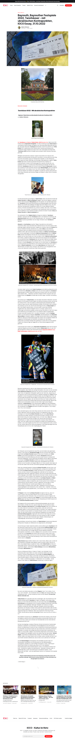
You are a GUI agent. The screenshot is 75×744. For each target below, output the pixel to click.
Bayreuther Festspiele (22, 105)
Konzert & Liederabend (39, 5)
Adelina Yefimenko (25, 27)
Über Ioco (15, 718)
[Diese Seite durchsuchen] (58, 5)
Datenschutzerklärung (43, 718)
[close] (74, 1)
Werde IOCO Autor (22, 718)
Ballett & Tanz (30, 5)
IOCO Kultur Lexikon (58, 718)
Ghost (71, 718)
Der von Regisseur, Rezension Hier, (33, 142)
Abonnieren (68, 5)
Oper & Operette (17, 5)
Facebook (30, 718)
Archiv (51, 718)
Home (11, 5)
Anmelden (62, 5)
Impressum (35, 718)
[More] (46, 5)
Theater (24, 5)
